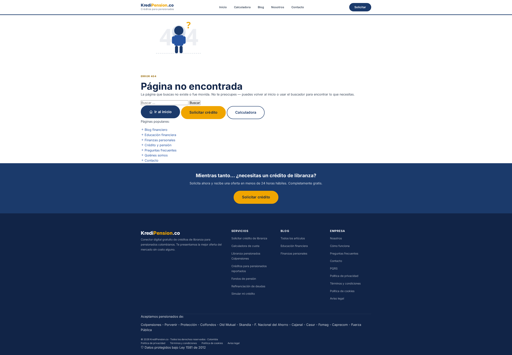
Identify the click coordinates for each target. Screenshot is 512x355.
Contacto (297, 7)
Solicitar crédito (203, 112)
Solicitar (360, 7)
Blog (261, 7)
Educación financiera (160, 135)
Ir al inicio (163, 112)
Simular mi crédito (243, 293)
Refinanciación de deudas (248, 286)
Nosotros (277, 7)
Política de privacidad (344, 275)
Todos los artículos (293, 238)
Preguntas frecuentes (160, 150)
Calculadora (242, 7)
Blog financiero (155, 130)
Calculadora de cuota (245, 246)
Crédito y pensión (157, 145)
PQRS (334, 268)
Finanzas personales (159, 140)
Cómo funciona (340, 246)
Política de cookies (342, 291)
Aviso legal (337, 298)
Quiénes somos (156, 155)
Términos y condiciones (345, 283)
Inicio (223, 7)
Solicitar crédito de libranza (249, 238)
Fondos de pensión (243, 278)
